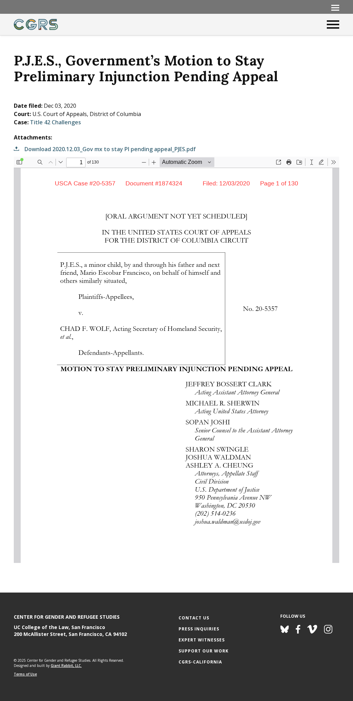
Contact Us (194, 618)
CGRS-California (200, 662)
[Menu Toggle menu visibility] (335, 7)
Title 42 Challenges (55, 122)
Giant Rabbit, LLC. (66, 665)
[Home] (36, 24)
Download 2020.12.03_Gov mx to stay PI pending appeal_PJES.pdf (110, 149)
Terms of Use (25, 674)
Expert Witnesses (202, 640)
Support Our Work (204, 651)
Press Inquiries (199, 629)
